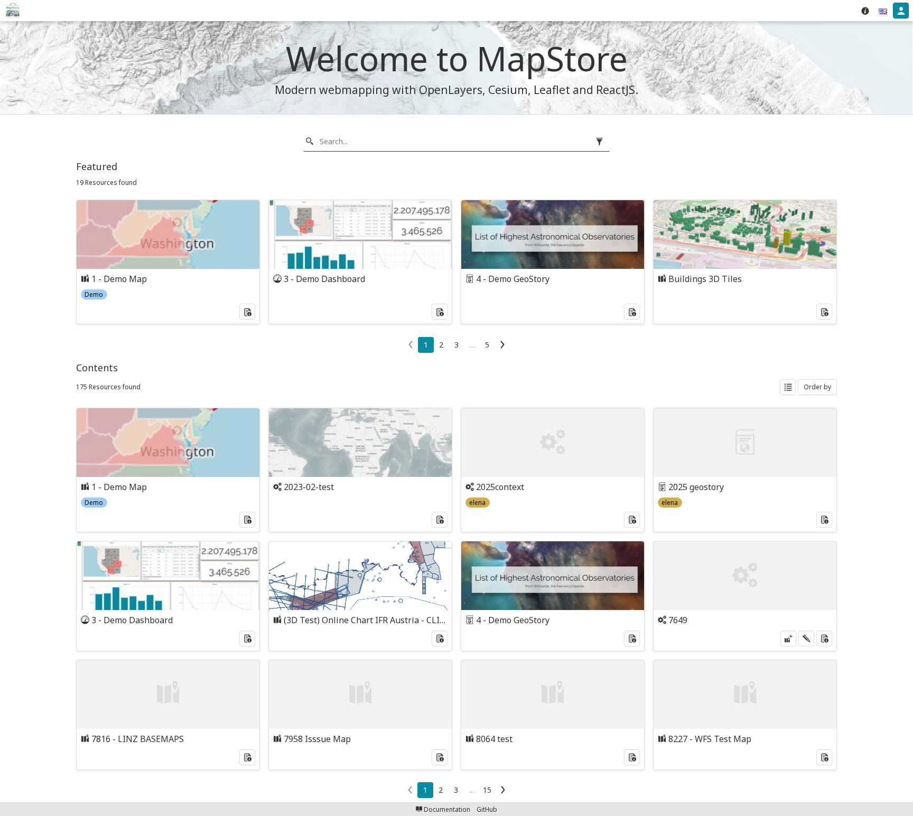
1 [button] (426, 345)
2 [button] (441, 345)
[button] (883, 10)
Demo (94, 294)
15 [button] (487, 790)
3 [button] (456, 345)
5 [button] (487, 345)
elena (477, 502)
